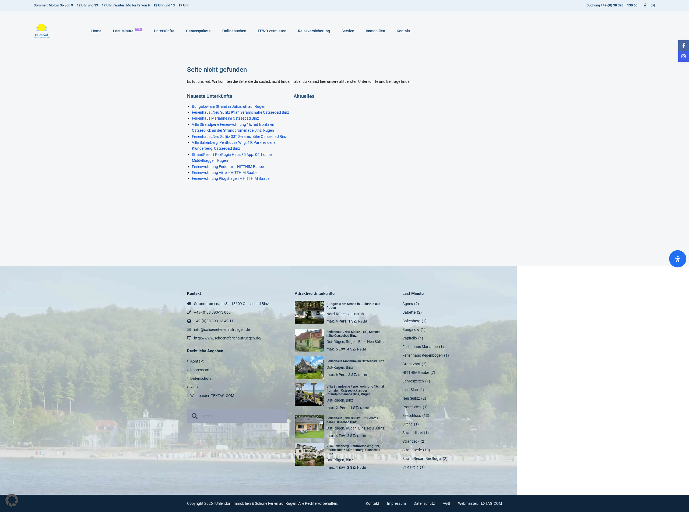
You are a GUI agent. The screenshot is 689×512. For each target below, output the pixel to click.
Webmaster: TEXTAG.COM (212, 395)
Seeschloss (411, 415)
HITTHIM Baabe (415, 372)
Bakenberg (411, 321)
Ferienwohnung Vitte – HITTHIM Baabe (224, 172)
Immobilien (375, 31)
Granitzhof (411, 364)
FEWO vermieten (272, 31)
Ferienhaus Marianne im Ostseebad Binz (225, 118)
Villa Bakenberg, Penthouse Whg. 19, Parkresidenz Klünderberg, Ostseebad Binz (353, 450)
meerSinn (410, 390)
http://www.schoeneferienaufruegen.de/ (228, 338)
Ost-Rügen (335, 341)
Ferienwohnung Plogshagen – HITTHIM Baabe (230, 178)
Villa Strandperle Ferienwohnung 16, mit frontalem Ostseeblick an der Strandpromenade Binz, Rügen (355, 390)
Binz (361, 341)
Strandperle (412, 450)
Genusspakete (198, 31)
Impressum (199, 370)
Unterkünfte (164, 31)
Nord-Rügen (336, 314)
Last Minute (127, 30)
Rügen (351, 341)
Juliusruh (356, 314)
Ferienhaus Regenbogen (422, 355)
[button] (12, 500)
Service (348, 31)
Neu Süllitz (376, 341)
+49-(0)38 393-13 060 (212, 312)
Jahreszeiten (413, 381)
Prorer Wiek (411, 407)
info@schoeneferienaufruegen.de (222, 329)
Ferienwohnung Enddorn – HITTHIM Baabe (228, 166)
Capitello (409, 338)
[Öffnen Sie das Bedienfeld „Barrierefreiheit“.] (677, 258)
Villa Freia (410, 467)
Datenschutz (201, 378)
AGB (194, 387)
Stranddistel (412, 433)
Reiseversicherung (314, 31)
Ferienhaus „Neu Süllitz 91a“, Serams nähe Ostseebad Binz (240, 112)
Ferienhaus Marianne (420, 347)
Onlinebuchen (234, 31)
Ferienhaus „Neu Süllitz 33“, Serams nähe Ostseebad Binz (239, 136)
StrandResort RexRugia (421, 458)
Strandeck (410, 441)
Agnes (407, 304)
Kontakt (403, 31)
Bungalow (410, 329)
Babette (409, 312)
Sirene (407, 424)
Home (96, 31)
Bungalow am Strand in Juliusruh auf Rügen (228, 106)
